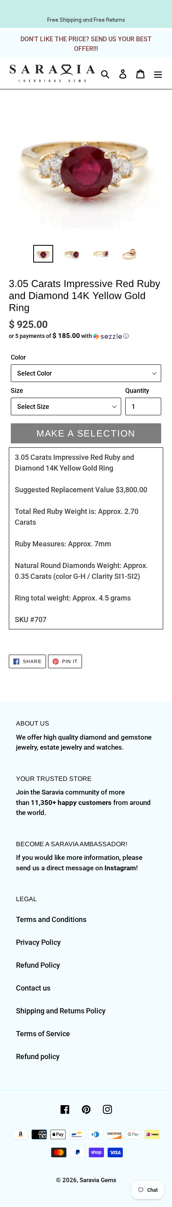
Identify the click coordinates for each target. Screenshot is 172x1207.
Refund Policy (38, 965)
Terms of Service (43, 1033)
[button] (86, 336)
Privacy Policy (38, 942)
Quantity (137, 390)
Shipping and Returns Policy (61, 1011)
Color (18, 357)
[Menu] (158, 73)
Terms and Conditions (51, 919)
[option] (43, 254)
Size (17, 390)
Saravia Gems (98, 1180)
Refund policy (38, 1056)
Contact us (33, 988)
